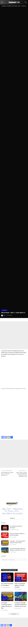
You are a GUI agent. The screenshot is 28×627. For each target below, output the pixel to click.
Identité (4, 578)
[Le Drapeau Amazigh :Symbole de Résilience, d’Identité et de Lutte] (5, 550)
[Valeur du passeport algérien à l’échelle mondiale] (5, 535)
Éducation (5, 575)
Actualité (4, 310)
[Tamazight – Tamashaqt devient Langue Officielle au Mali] (5, 543)
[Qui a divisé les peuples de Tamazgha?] (5, 528)
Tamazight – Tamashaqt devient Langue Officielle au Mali (17, 541)
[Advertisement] (14, 335)
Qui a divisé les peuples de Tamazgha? (7, 584)
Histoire (4, 577)
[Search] (25, 2)
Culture (4, 574)
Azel (4, 315)
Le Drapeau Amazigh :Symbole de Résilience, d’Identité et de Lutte (17, 549)
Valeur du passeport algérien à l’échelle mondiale (17, 534)
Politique (5, 580)
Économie (18, 577)
